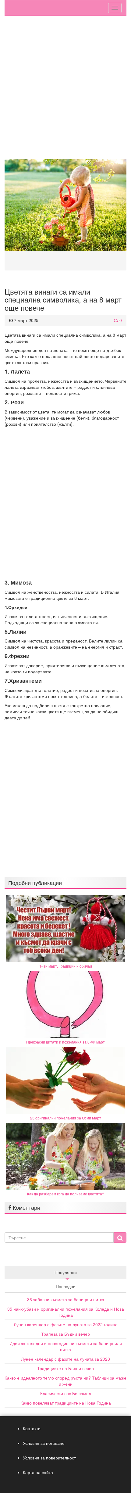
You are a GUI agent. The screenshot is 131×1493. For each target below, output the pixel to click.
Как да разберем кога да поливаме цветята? (65, 1193)
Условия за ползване (44, 1443)
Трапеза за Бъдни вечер (65, 1334)
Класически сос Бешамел (65, 1393)
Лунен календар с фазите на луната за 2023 (65, 1359)
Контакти (32, 1428)
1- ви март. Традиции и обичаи (65, 965)
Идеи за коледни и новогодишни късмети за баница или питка (65, 1346)
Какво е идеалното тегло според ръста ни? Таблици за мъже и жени (65, 1381)
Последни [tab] (66, 1286)
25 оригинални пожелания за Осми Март (65, 1117)
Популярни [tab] (66, 1272)
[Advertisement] (65, 90)
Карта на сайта (38, 1472)
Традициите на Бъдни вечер (65, 1368)
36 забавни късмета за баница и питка (65, 1299)
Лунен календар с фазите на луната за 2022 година (66, 1324)
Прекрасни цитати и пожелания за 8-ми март (65, 1041)
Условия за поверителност (49, 1458)
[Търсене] (119, 1237)
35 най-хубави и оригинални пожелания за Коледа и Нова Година (65, 1312)
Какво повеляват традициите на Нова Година (65, 1403)
